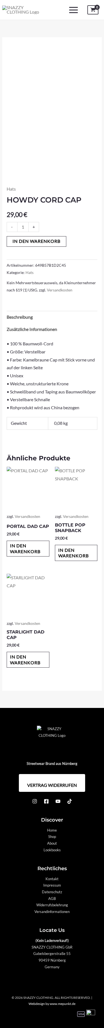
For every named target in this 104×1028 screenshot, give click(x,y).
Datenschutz (52, 892)
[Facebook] (46, 801)
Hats (11, 188)
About (52, 843)
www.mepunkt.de (62, 1004)
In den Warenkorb (36, 241)
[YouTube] (57, 801)
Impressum (52, 885)
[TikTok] (69, 801)
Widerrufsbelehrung (52, 905)
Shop (52, 836)
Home (52, 830)
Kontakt (52, 879)
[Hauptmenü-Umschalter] (73, 10)
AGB (52, 898)
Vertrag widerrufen (52, 785)
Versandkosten (59, 290)
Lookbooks (52, 850)
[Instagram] (34, 801)
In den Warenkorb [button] (25, 548)
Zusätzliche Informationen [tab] (32, 329)
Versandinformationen (52, 911)
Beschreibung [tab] (20, 317)
